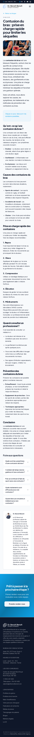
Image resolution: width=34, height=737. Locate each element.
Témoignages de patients (11, 712)
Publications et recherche (11, 706)
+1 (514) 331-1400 (8, 679)
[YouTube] (27, 1)
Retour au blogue (10, 13)
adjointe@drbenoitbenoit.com (12, 684)
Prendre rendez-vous (17, 604)
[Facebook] (24, 1)
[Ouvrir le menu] (30, 6)
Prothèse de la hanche (10, 696)
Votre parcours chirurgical (11, 703)
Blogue (5, 715)
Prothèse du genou (9, 693)
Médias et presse (8, 709)
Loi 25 (5, 722)
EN (21, 1)
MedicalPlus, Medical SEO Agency (20, 734)
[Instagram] (30, 1)
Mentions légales (8, 719)
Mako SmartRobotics (9, 699)
